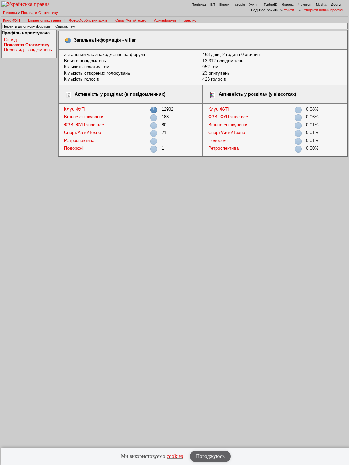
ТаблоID (270, 4)
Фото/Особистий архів (88, 20)
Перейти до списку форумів (26, 26)
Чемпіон (305, 4)
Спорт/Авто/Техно (130, 20)
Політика (199, 4)
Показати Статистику (39, 13)
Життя (254, 4)
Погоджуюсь (210, 456)
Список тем (65, 26)
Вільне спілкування (44, 20)
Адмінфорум (165, 20)
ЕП (212, 4)
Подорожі (74, 148)
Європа (288, 4)
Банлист (191, 20)
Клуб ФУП (11, 20)
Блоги (224, 4)
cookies (175, 456)
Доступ (336, 4)
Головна (10, 13)
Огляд (10, 39)
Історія (239, 4)
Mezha (321, 4)
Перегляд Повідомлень (28, 49)
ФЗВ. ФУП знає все (84, 124)
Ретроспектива (79, 140)
